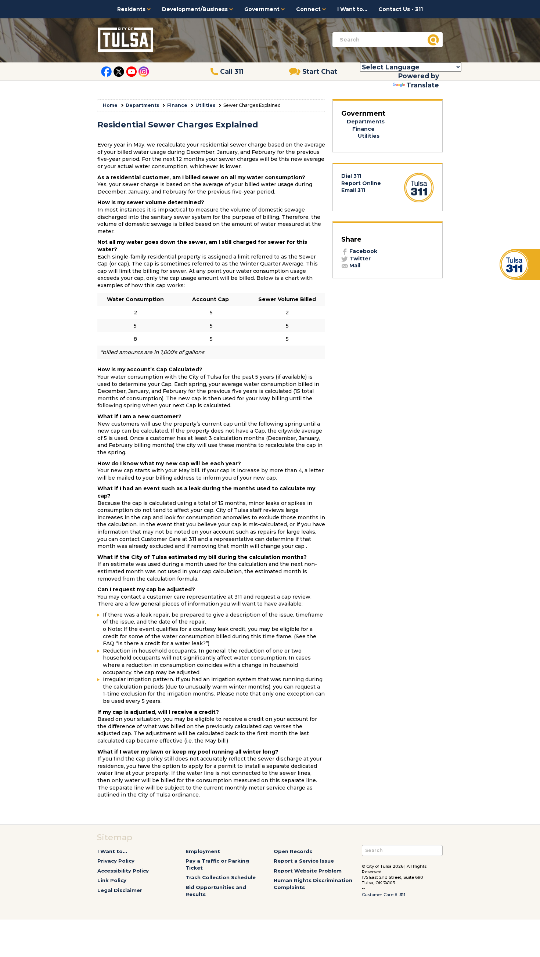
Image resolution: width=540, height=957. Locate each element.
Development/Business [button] (195, 9)
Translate (422, 85)
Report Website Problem (308, 871)
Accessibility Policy (123, 871)
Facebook (362, 251)
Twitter (359, 258)
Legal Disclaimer (119, 890)
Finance (177, 105)
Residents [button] (132, 9)
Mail (354, 265)
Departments (142, 105)
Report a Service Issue (304, 861)
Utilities (205, 105)
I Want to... (352, 9)
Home (110, 105)
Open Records (293, 851)
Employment (203, 851)
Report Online (361, 183)
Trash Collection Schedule (221, 877)
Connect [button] (309, 9)
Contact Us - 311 (400, 9)
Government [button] (262, 9)
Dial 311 (351, 176)
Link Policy (111, 880)
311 (402, 894)
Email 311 (353, 190)
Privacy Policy (115, 861)
